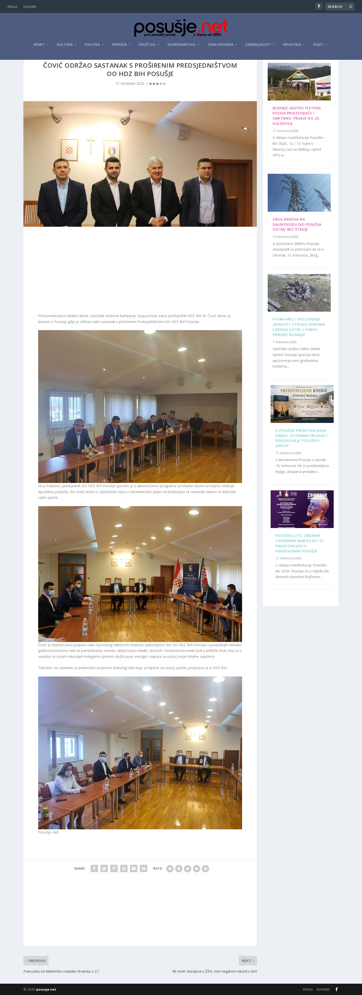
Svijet (318, 45)
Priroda (119, 45)
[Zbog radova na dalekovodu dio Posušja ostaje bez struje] (299, 193)
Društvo (147, 45)
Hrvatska (292, 45)
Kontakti (29, 6)
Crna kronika (220, 45)
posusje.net (46, 989)
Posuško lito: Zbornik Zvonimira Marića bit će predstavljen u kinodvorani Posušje (300, 543)
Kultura (65, 45)
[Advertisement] (140, 271)
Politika (92, 45)
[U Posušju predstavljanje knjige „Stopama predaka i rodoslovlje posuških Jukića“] (302, 404)
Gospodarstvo (181, 45)
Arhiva (12, 6)
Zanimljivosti (258, 45)
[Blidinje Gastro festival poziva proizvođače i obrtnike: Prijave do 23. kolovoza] (299, 82)
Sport (39, 45)
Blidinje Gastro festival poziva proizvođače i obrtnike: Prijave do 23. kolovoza (297, 116)
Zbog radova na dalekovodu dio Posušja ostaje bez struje (297, 224)
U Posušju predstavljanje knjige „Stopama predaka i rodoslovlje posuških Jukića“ (302, 438)
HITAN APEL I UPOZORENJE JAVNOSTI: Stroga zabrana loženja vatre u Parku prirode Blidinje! (299, 327)
